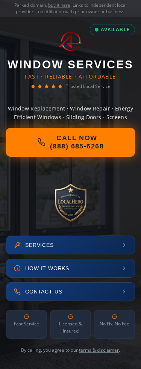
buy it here (59, 5)
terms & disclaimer (99, 350)
